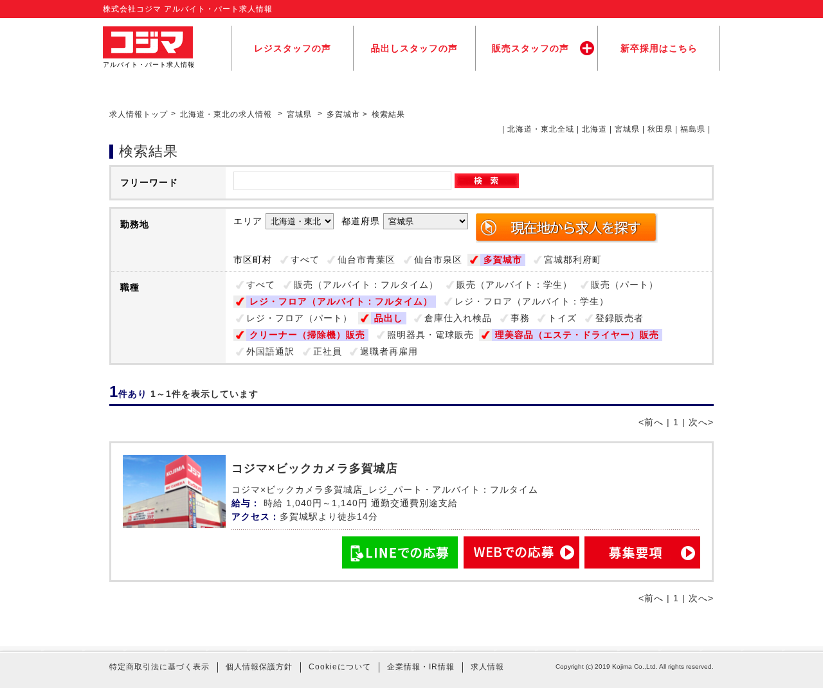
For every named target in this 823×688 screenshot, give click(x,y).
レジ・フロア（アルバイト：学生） (532, 301)
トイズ (562, 318)
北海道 (594, 129)
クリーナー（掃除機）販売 (307, 335)
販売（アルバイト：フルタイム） (366, 284)
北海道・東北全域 (540, 129)
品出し (388, 318)
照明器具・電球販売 (430, 335)
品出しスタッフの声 (414, 48)
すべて (305, 259)
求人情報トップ (138, 114)
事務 (520, 318)
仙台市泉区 (438, 259)
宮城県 (299, 114)
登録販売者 (619, 318)
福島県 (692, 129)
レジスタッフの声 (292, 48)
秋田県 (660, 129)
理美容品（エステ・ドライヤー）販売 (577, 335)
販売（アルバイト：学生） (514, 284)
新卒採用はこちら (659, 48)
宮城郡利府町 (573, 259)
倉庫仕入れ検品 (458, 318)
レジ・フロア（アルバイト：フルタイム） (341, 301)
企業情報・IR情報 (421, 666)
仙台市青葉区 (366, 259)
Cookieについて (340, 666)
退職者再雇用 (389, 351)
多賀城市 (503, 259)
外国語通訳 (270, 351)
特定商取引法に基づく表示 (159, 666)
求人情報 (487, 666)
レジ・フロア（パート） (299, 318)
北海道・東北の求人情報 (227, 114)
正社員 (327, 351)
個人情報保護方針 (259, 666)
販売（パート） (624, 284)
